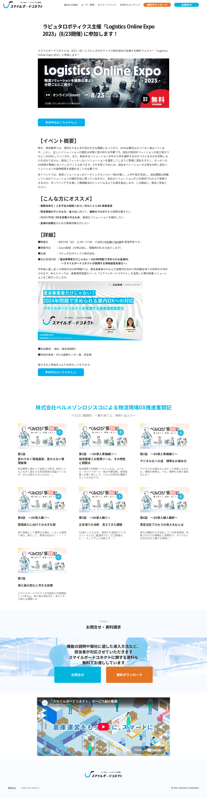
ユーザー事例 (87, 4)
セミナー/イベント (107, 4)
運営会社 (12, 788)
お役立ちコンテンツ (130, 4)
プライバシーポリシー (30, 788)
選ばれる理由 (71, 4)
